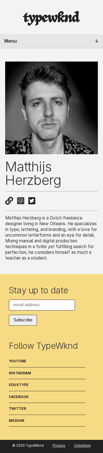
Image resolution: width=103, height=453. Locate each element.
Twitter (17, 408)
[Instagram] (20, 201)
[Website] (9, 201)
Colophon (82, 445)
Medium (16, 420)
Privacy (59, 445)
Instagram (20, 373)
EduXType (19, 385)
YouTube (17, 361)
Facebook (19, 397)
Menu (10, 41)
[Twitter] (31, 201)
